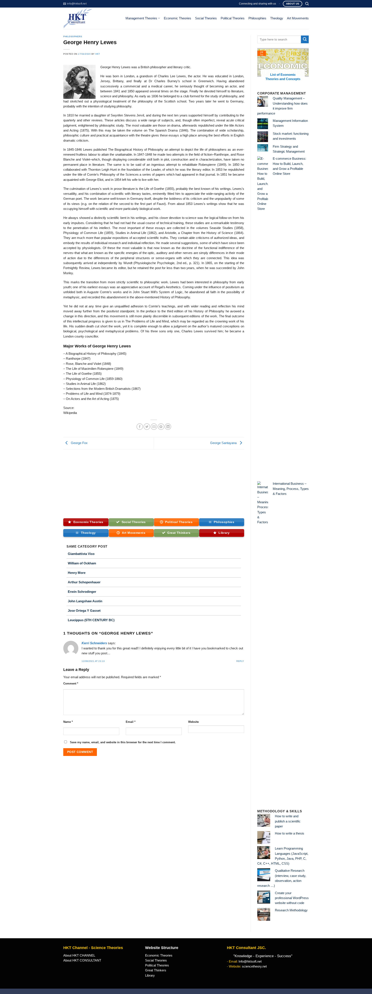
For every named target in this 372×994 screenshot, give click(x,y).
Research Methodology (291, 910)
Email (130, 721)
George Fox (79, 443)
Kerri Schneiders (94, 643)
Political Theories (233, 18)
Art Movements (298, 18)
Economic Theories (177, 18)
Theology (276, 18)
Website (193, 721)
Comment (70, 683)
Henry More (76, 572)
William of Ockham (82, 563)
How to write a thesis (289, 833)
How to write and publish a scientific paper (288, 821)
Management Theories (141, 18)
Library (150, 975)
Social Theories (206, 18)
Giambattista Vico (81, 554)
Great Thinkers (155, 970)
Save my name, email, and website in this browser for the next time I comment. (123, 742)
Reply (240, 661)
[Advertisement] (153, 482)
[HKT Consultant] (91, 18)
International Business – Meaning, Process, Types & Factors (291, 488)
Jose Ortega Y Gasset (84, 610)
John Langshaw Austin (85, 601)
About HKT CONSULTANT (82, 960)
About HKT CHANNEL (79, 955)
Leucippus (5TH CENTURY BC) (91, 620)
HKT (97, 54)
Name (68, 721)
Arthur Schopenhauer (84, 582)
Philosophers (72, 36)
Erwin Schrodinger (82, 591)
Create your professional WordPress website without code (292, 898)
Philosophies (257, 18)
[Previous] (259, 67)
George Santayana (223, 443)
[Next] (306, 67)
